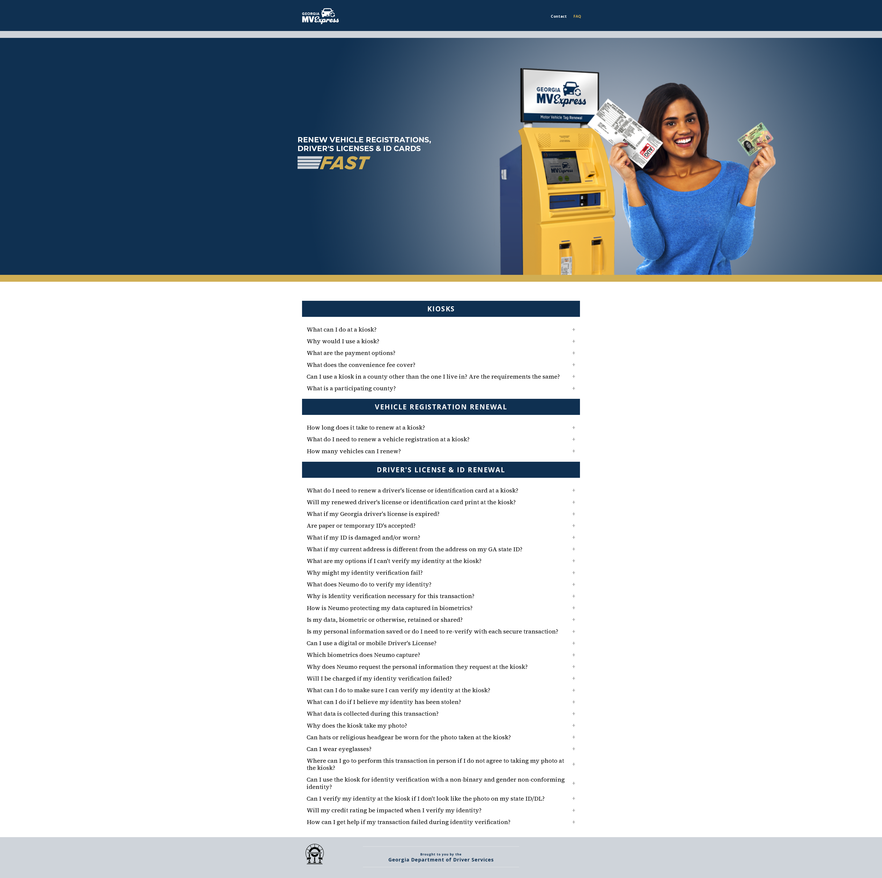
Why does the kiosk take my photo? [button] (357, 725)
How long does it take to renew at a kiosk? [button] (366, 427)
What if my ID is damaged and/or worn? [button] (363, 537)
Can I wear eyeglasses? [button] (339, 749)
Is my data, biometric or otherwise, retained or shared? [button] (385, 619)
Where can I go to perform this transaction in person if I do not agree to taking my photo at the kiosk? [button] (435, 764)
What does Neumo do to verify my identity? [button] (369, 584)
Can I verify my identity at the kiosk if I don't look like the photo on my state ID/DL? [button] (426, 798)
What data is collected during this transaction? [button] (373, 713)
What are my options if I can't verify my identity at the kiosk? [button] (394, 561)
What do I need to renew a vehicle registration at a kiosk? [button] (388, 439)
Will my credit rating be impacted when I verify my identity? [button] (394, 810)
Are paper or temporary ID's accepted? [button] (361, 525)
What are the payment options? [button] (351, 353)
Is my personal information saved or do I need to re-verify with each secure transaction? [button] (432, 631)
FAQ (577, 16)
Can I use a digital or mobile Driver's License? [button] (372, 643)
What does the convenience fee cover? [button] (361, 365)
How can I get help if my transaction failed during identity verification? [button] (409, 822)
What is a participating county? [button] (351, 388)
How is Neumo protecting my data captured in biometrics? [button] (390, 608)
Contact (559, 16)
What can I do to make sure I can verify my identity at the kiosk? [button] (398, 690)
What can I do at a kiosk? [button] (342, 329)
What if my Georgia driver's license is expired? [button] (373, 514)
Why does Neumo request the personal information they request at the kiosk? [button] (417, 666)
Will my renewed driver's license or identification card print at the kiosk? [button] (411, 502)
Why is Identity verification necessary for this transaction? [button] (391, 596)
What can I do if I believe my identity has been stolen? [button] (384, 702)
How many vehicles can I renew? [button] (354, 451)
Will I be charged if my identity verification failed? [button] (379, 678)
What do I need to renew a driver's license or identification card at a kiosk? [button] (412, 490)
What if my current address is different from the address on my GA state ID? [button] (415, 549)
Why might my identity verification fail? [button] (365, 572)
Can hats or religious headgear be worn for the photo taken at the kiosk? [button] (409, 737)
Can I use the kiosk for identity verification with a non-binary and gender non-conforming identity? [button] (436, 783)
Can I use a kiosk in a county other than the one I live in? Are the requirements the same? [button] (433, 376)
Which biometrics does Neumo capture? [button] (363, 654)
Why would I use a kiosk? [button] (343, 341)
